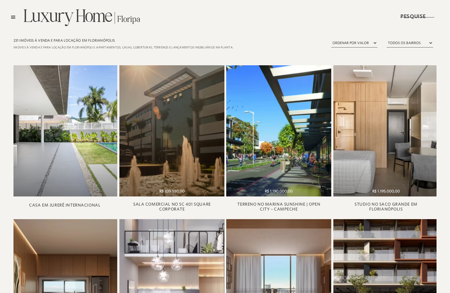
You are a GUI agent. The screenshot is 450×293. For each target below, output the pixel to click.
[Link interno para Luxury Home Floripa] (65, 130)
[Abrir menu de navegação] (13, 17)
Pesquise (417, 15)
